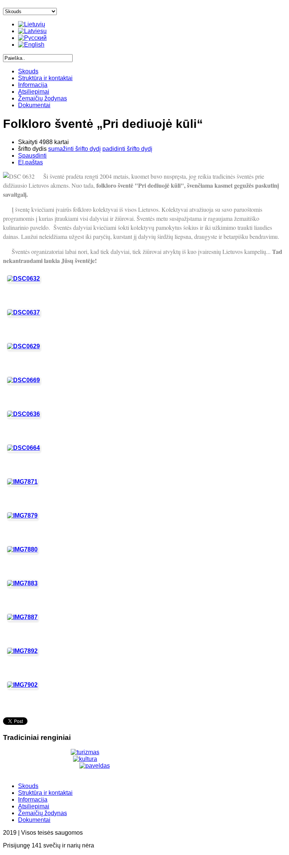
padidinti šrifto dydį (127, 149)
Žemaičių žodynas (42, 98)
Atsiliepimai (33, 91)
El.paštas (30, 162)
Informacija (32, 85)
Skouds (28, 71)
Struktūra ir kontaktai (45, 78)
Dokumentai (34, 105)
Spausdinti (32, 155)
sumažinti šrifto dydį (74, 149)
